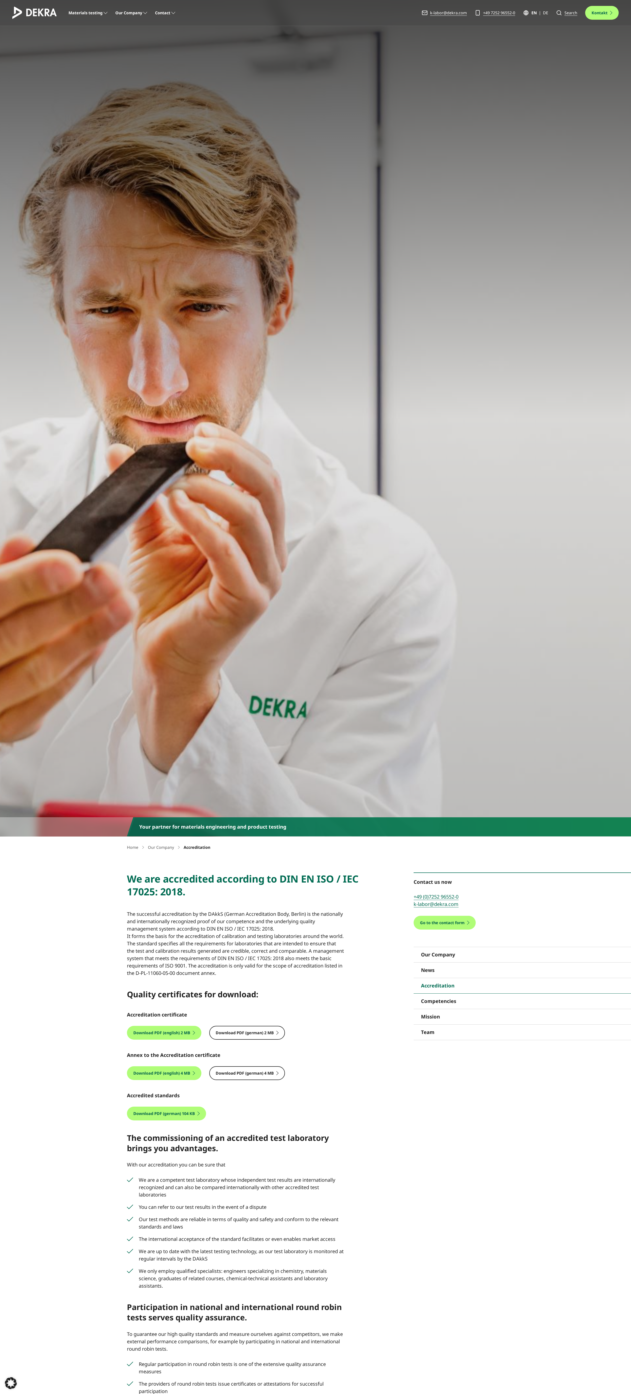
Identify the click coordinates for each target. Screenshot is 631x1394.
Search (570, 13)
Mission (430, 1016)
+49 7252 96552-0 (499, 13)
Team (428, 1032)
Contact (162, 13)
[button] (11, 1383)
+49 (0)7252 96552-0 (436, 896)
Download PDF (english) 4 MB (161, 1073)
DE (545, 13)
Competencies (438, 1001)
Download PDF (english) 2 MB (161, 1032)
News (428, 970)
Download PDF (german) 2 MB (245, 1032)
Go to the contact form (442, 922)
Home (132, 847)
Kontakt (600, 13)
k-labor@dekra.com (448, 13)
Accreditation (438, 985)
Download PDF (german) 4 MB (245, 1073)
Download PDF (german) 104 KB (164, 1113)
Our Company (128, 13)
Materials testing (86, 13)
